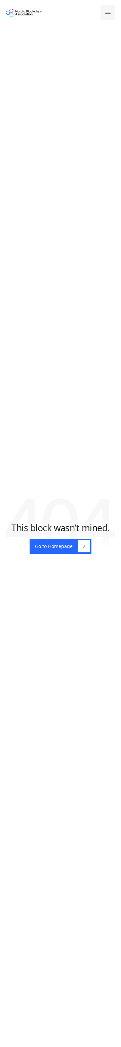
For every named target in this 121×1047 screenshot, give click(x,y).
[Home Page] (24, 12)
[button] (107, 12)
